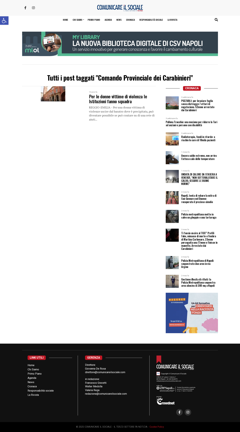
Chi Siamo (33, 369)
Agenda (108, 19)
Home (65, 19)
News (118, 19)
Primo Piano (94, 19)
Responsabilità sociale (151, 19)
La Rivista (172, 19)
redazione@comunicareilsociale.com (106, 393)
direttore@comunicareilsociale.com (105, 372)
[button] (4, 20)
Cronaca (130, 19)
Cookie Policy (157, 426)
